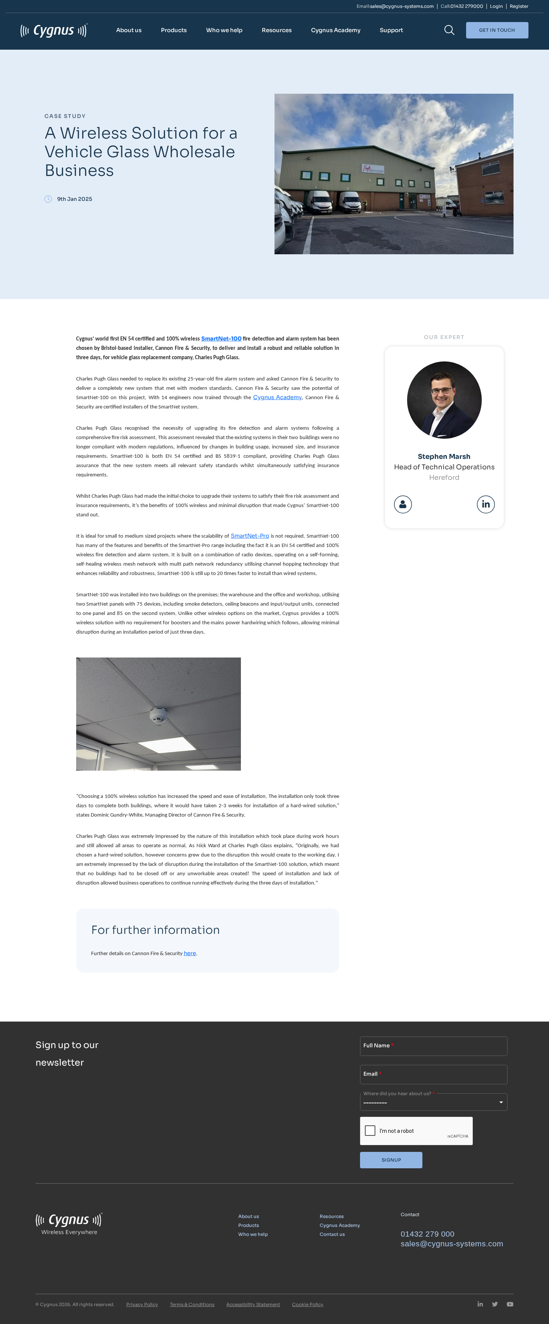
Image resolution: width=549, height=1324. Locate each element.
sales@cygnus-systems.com (402, 6)
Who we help (224, 30)
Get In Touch (497, 30)
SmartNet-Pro (250, 535)
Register (519, 6)
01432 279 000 (428, 1234)
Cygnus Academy (335, 30)
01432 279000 (466, 6)
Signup (391, 1160)
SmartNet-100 (221, 338)
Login (496, 6)
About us (129, 30)
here (190, 953)
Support (391, 30)
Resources (277, 30)
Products (174, 30)
